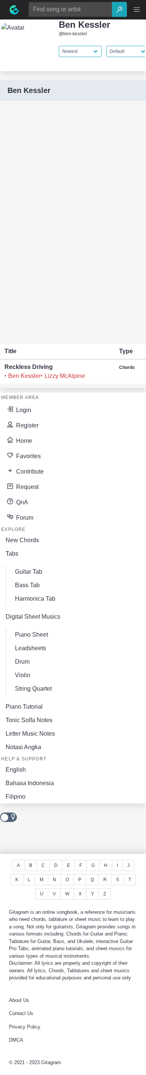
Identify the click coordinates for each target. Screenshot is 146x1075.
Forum (24, 517)
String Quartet (33, 688)
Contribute (29, 471)
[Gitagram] (14, 9)
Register (27, 425)
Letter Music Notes (30, 733)
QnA (21, 502)
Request (27, 487)
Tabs (12, 553)
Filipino (15, 796)
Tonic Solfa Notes (29, 720)
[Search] (119, 9)
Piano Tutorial (24, 706)
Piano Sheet (31, 634)
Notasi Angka (23, 747)
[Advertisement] (56, 222)
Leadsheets (30, 648)
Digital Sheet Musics (33, 616)
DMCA (16, 1040)
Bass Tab (27, 585)
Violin (22, 675)
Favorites (28, 456)
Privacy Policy (24, 1027)
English (16, 769)
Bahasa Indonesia (30, 783)
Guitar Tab (28, 571)
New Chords (22, 540)
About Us (19, 1000)
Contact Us (21, 1013)
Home (23, 441)
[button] (136, 9)
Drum (22, 661)
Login (23, 410)
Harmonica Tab (35, 598)
